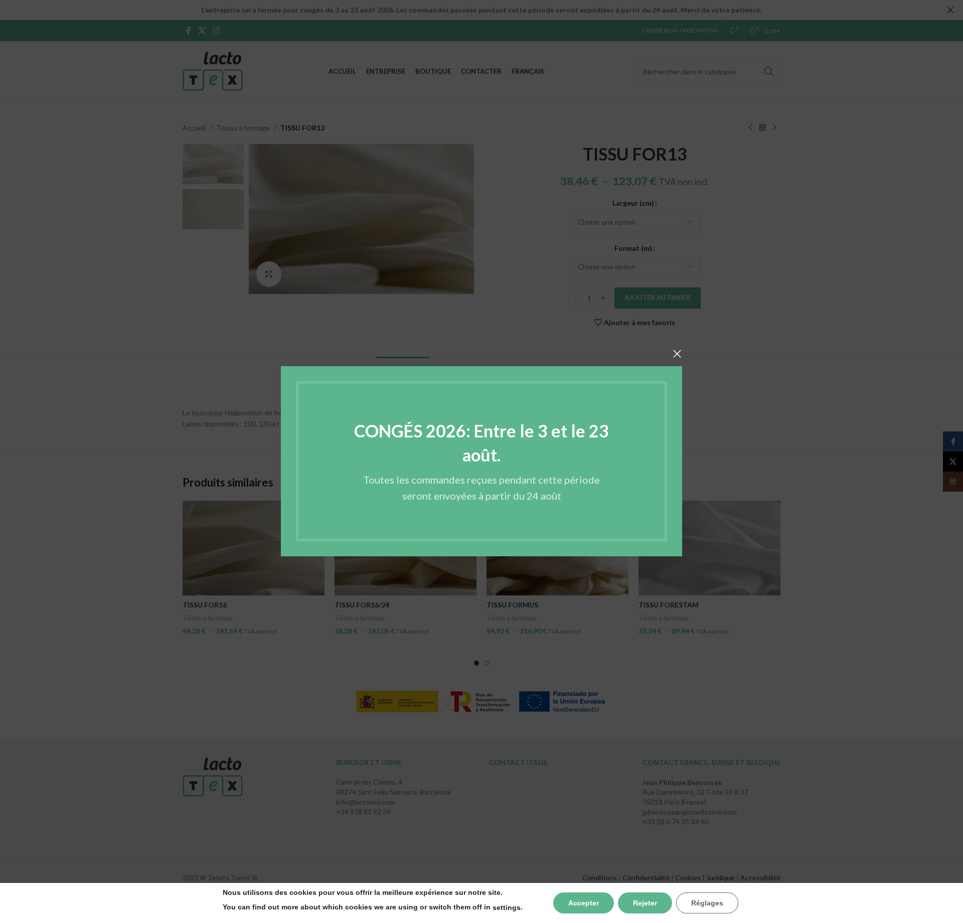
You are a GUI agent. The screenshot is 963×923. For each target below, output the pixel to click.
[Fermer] (677, 353)
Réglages (707, 903)
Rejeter (645, 903)
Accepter (583, 903)
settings (507, 907)
